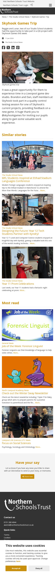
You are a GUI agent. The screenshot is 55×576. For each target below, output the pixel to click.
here (18, 561)
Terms (6, 535)
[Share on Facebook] (3, 48)
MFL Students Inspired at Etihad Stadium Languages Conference (26, 179)
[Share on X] (8, 48)
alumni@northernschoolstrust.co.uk (19, 525)
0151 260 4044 (10, 522)
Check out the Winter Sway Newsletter (25, 393)
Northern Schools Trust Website (20, 1)
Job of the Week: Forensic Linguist (22, 346)
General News (8, 343)
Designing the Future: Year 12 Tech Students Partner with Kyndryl (23, 232)
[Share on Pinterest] (17, 48)
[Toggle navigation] (50, 5)
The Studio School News (19, 17)
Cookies (7, 537)
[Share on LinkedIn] (13, 48)
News (4, 17)
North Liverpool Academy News (15, 390)
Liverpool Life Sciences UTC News (16, 440)
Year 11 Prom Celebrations (18, 283)
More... (43, 190)
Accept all (16, 568)
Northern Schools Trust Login (15, 5)
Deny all (39, 568)
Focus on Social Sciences (16, 443)
